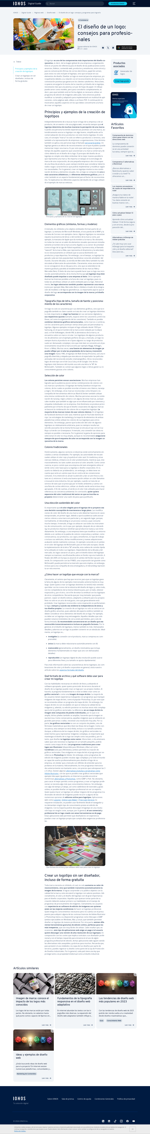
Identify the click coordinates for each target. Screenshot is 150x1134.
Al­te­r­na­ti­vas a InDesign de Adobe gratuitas (122, 239)
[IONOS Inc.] (28, 1098)
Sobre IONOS (52, 1099)
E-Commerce (83, 20)
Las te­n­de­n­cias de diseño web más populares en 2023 (116, 1000)
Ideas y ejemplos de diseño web (31, 1056)
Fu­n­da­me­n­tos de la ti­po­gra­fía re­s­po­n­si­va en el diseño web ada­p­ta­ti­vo (74, 1001)
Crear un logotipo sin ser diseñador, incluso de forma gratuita (25, 78)
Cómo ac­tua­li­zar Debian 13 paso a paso (122, 214)
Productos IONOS (117, 4)
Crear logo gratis (122, 81)
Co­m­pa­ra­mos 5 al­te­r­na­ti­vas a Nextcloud (123, 163)
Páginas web (39, 13)
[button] (124, 105)
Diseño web (51, 13)
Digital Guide (26, 13)
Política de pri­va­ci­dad (126, 1099)
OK (133, 1129)
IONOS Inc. (24, 1121)
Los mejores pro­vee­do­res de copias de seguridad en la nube (123, 189)
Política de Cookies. (20, 1131)
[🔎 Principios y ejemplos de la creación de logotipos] (75, 201)
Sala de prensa (68, 1099)
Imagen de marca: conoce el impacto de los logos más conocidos (32, 1001)
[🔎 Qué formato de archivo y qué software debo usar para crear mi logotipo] (75, 846)
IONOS (15, 13)
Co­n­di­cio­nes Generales (104, 1099)
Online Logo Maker (69, 800)
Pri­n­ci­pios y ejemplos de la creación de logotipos (26, 70)
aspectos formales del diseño (72, 670)
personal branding (92, 143)
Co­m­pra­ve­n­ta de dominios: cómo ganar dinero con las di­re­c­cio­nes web (123, 137)
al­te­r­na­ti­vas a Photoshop (64, 779)
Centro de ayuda (84, 1099)
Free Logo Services (87, 800)
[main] (75, 508)
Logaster (57, 800)
